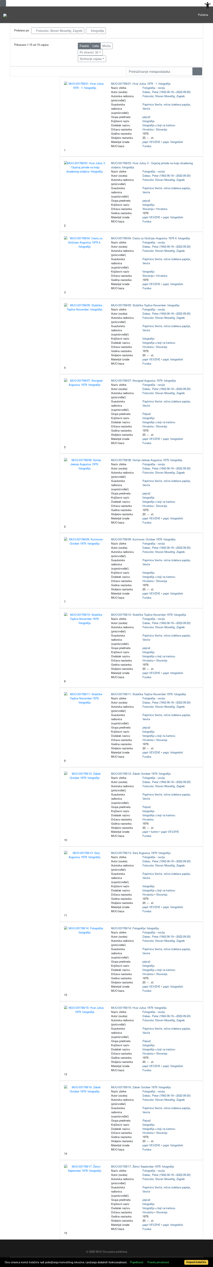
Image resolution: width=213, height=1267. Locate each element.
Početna (203, 15)
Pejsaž (146, 414)
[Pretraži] (197, 71)
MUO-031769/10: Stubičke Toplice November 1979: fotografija (148, 615)
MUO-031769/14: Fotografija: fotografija (135, 928)
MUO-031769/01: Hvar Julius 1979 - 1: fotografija (140, 84)
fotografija (97, 31)
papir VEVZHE (151, 142)
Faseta (84, 46)
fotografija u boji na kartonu (158, 125)
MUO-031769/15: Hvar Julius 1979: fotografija (138, 1008)
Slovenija (148, 209)
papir (145, 832)
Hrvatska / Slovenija (154, 129)
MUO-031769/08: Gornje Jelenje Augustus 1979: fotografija (146, 460)
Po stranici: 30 (89, 52)
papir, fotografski (173, 142)
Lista (96, 46)
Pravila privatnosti (158, 1262)
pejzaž (146, 117)
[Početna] (5, 15)
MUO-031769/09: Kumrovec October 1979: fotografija (143, 539)
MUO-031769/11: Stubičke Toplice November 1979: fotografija (148, 694)
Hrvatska (161, 209)
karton (155, 832)
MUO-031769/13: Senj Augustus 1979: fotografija (140, 853)
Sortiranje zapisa (91, 59)
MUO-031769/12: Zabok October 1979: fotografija (141, 774)
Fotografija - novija (153, 88)
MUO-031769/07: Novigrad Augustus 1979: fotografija (143, 380)
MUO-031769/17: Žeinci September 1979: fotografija (142, 1166)
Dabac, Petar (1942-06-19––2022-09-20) (166, 92)
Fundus (146, 146)
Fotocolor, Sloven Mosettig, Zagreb (58, 31)
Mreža (106, 46)
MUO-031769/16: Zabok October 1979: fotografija (141, 1087)
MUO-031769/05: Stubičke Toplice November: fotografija (145, 305)
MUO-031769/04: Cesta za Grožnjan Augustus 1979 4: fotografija (150, 238)
